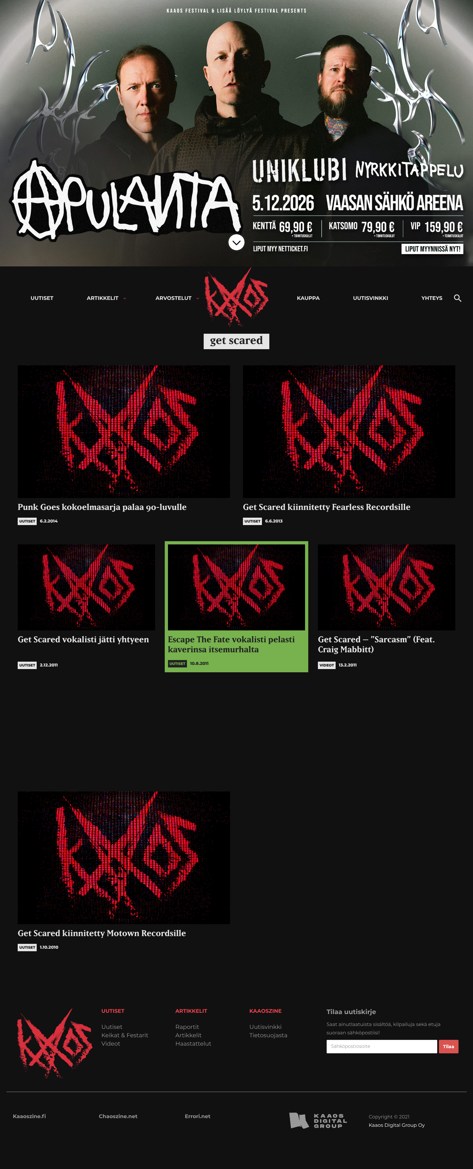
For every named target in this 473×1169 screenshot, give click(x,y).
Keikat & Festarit (124, 1035)
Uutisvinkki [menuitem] (370, 298)
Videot (110, 1043)
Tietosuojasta (268, 1035)
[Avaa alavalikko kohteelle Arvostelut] (197, 298)
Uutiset (112, 1027)
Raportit (187, 1027)
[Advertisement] (236, 730)
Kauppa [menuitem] (308, 298)
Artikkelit (188, 1035)
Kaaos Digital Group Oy (397, 1125)
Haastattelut (193, 1043)
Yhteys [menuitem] (432, 298)
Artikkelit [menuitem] (102, 298)
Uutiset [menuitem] (42, 298)
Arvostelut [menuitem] (174, 298)
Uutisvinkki (265, 1027)
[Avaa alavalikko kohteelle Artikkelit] (124, 298)
